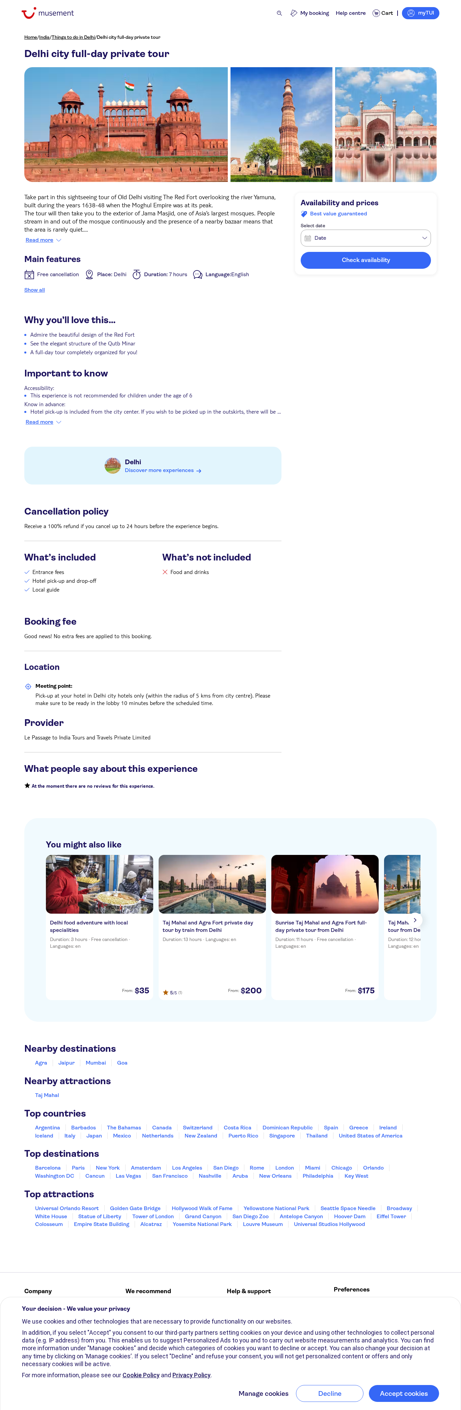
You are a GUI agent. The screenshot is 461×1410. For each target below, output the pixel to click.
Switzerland (198, 1127)
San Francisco (170, 1176)
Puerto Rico (243, 1135)
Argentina (47, 1127)
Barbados (83, 1127)
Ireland (388, 1127)
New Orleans (275, 1176)
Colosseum (49, 1224)
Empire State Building (101, 1224)
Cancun (95, 1176)
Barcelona (48, 1168)
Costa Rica (237, 1127)
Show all (34, 290)
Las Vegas (128, 1176)
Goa (122, 1063)
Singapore (282, 1135)
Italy (69, 1135)
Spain (331, 1127)
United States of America (371, 1135)
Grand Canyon (203, 1216)
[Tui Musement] (53, 13)
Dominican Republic (288, 1127)
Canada (162, 1127)
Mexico (122, 1135)
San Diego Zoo (251, 1216)
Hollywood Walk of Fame (202, 1208)
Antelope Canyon (301, 1216)
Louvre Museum (263, 1224)
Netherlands (157, 1135)
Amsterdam (146, 1168)
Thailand (317, 1135)
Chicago (341, 1168)
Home (30, 37)
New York (108, 1168)
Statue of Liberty (99, 1216)
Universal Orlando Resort (67, 1208)
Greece (358, 1127)
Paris (78, 1168)
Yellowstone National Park (276, 1208)
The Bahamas (124, 1127)
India (44, 37)
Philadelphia (318, 1176)
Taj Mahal (47, 1095)
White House (51, 1216)
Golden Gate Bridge (135, 1208)
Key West (357, 1176)
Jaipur (66, 1063)
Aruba (240, 1176)
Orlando (373, 1168)
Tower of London (153, 1216)
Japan (94, 1135)
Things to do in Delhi (73, 37)
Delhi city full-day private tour (128, 37)
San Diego (226, 1168)
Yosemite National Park (202, 1224)
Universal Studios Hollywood (329, 1224)
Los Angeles (187, 1168)
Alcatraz (151, 1224)
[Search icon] (279, 13)
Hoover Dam (349, 1216)
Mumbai (96, 1063)
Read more (39, 240)
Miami (312, 1168)
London (284, 1168)
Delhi (133, 462)
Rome (257, 1168)
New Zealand (201, 1135)
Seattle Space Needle (348, 1208)
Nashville (210, 1176)
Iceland (44, 1135)
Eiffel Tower (391, 1216)
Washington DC (54, 1176)
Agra (41, 1063)
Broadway (399, 1208)
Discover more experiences (159, 470)
